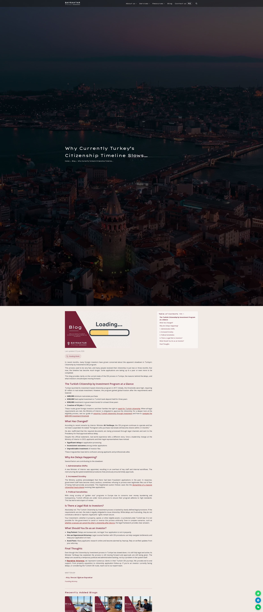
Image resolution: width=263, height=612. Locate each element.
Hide (180, 314)
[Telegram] (258, 600)
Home (67, 161)
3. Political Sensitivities (167, 335)
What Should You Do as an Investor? (172, 341)
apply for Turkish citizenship (129, 408)
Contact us (180, 4)
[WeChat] (258, 607)
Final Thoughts (164, 344)
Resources (157, 4)
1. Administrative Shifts (167, 329)
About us (130, 4)
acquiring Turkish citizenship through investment (112, 413)
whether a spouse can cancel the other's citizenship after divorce (90, 523)
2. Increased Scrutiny (166, 332)
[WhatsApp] (258, 593)
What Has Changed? (166, 323)
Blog (169, 4)
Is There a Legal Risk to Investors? (171, 338)
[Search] (196, 3)
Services (143, 4)
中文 (189, 3)
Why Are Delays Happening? (169, 326)
